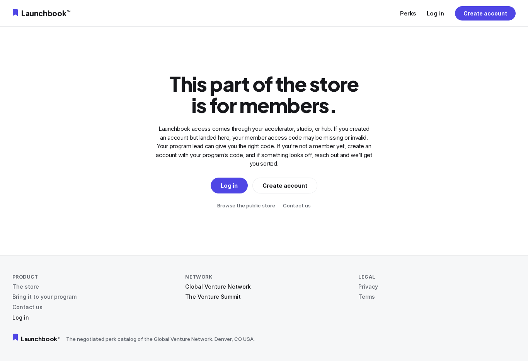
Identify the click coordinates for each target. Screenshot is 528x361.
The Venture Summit (213, 296)
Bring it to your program (44, 296)
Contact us (297, 205)
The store (25, 286)
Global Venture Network (218, 286)
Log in (435, 13)
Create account (485, 13)
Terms (366, 296)
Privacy (368, 286)
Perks (408, 13)
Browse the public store (246, 205)
